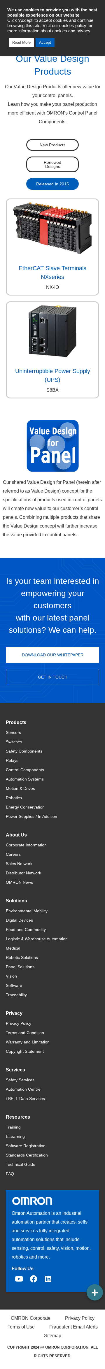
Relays (12, 760)
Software (14, 985)
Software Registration (26, 1145)
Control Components (25, 769)
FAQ (10, 1173)
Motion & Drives (20, 788)
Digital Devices (19, 920)
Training (13, 1127)
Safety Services (20, 1080)
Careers (13, 854)
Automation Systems (25, 779)
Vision (11, 976)
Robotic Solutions (22, 957)
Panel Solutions (20, 966)
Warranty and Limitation (28, 1042)
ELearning (15, 1136)
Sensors (13, 732)
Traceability (16, 994)
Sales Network (19, 863)
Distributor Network (23, 873)
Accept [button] (45, 42)
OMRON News (19, 882)
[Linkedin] (48, 1279)
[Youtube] (19, 1279)
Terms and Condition (25, 1032)
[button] (95, 1292)
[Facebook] (33, 1279)
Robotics (14, 797)
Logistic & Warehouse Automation (37, 938)
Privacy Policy (18, 1023)
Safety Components (24, 751)
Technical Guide (20, 1164)
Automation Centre (23, 1089)
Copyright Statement (25, 1051)
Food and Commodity (26, 929)
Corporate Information (26, 845)
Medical (13, 948)
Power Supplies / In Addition (31, 816)
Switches (14, 741)
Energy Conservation (25, 807)
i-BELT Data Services (25, 1098)
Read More (21, 42)
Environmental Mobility (27, 910)
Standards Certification (27, 1155)
